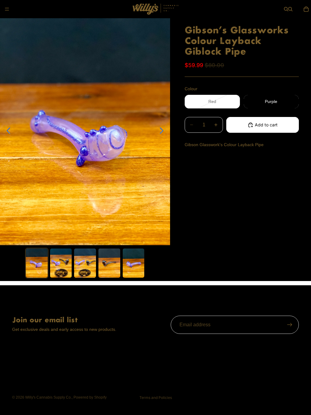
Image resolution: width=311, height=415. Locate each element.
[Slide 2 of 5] (61, 263)
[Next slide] (163, 131)
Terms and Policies (155, 397)
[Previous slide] (7, 131)
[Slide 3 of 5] (85, 263)
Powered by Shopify (90, 397)
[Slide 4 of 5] (109, 263)
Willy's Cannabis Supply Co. (48, 397)
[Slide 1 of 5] (37, 263)
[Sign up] (289, 324)
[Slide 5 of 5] (134, 263)
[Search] (286, 9)
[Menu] (7, 9)
